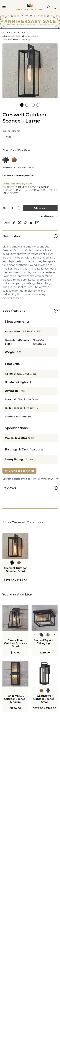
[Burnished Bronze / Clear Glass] (14, 160)
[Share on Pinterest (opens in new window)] (25, 222)
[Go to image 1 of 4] (22, 105)
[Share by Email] (37, 222)
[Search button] (48, 7)
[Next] (54, 634)
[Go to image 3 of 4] (33, 105)
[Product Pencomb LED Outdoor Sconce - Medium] (15, 674)
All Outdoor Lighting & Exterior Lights (19, 36)
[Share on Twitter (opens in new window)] (19, 222)
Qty (4, 208)
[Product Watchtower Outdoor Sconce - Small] (45, 674)
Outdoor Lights (18, 32)
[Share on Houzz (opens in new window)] (31, 222)
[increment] (19, 206)
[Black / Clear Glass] (5, 160)
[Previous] (34, 634)
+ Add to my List (48, 216)
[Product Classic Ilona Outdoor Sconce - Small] (15, 618)
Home (5, 32)
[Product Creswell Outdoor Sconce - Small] (15, 546)
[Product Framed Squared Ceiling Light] (45, 618)
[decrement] (19, 209)
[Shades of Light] (30, 6)
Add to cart (40, 208)
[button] (30, 70)
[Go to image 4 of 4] (38, 105)
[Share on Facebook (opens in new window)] (14, 222)
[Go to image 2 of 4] (27, 105)
